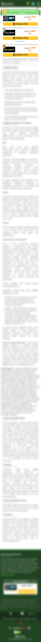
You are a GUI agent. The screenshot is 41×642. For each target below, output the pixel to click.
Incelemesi (21, 41)
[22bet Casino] (9, 17)
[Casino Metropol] (9, 48)
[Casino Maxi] (9, 31)
